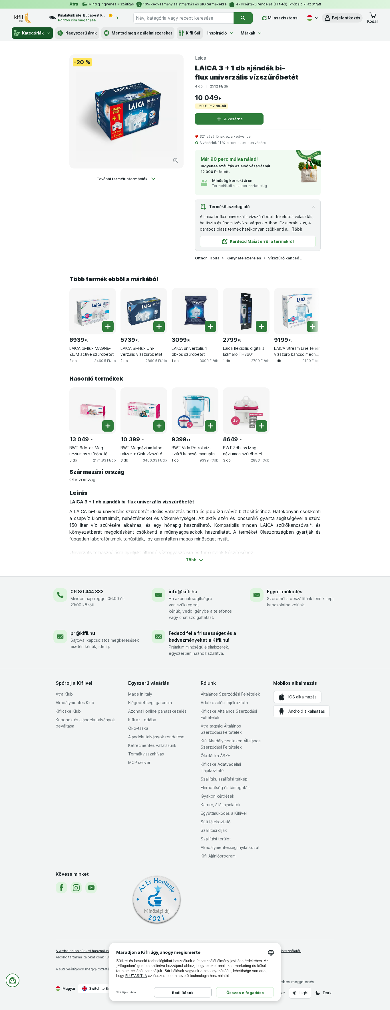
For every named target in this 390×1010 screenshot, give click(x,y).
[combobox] (183, 18)
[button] (342, 18)
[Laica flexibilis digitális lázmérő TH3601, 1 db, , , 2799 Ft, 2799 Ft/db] (246, 311)
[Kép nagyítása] (175, 160)
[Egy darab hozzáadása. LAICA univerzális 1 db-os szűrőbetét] (210, 326)
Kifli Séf (193, 33)
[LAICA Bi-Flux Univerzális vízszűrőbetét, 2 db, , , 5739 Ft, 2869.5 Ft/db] (143, 311)
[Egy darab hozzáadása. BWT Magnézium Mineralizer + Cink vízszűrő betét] (159, 426)
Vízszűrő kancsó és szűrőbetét (286, 258)
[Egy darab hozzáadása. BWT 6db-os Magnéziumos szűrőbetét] (108, 426)
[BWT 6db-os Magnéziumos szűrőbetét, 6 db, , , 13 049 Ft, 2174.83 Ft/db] (92, 410)
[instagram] (76, 887)
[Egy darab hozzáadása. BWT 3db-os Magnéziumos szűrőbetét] (261, 426)
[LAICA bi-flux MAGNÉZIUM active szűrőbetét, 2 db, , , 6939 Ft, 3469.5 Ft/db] (92, 311)
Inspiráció (217, 33)
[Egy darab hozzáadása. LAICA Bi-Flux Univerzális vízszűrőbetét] (159, 326)
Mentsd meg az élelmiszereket (142, 33)
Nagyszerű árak (81, 33)
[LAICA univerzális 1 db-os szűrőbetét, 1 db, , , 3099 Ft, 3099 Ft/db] (195, 311)
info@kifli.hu (183, 591)
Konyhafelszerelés (243, 258)
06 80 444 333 (87, 591)
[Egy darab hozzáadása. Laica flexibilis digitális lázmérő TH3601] (261, 326)
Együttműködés (284, 591)
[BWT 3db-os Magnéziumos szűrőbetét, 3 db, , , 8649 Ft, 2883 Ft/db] (246, 410)
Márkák (248, 33)
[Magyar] (312, 18)
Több (297, 229)
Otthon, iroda (207, 258)
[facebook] (61, 887)
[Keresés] (243, 18)
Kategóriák (33, 33)
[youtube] (91, 887)
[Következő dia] (309, 311)
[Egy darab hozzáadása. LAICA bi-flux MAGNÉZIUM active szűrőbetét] (108, 326)
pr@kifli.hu (83, 633)
